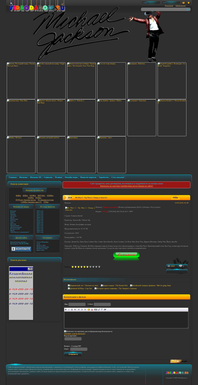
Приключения (14, 225)
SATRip (31, 198)
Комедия (13, 211)
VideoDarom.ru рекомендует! (19, 232)
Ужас (12, 222)
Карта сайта (40, 250)
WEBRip (50, 196)
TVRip (46, 202)
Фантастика (14, 219)
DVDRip (33, 196)
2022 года (40, 227)
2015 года (40, 216)
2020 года (40, 224)
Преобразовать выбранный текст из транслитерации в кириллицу (101, 309)
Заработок (104, 177)
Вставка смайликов (88, 309)
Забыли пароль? (181, 5)
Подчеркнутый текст (72, 309)
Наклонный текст (68, 309)
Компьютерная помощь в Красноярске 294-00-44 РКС (19, 242)
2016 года (40, 217)
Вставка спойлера (105, 309)
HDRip (25, 196)
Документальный (15, 227)
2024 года (40, 230)
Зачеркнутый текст (75, 309)
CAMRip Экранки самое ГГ (31, 202)
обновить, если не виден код (74, 334)
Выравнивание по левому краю (78, 309)
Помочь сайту (41, 245)
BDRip (18, 196)
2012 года (40, 211)
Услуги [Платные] (42, 242)
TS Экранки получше (46, 200)
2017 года (40, 219)
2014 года (40, 214)
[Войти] (184, 3)
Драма (12, 217)
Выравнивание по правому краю (85, 309)
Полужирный (65, 309)
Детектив (13, 216)
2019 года (40, 222)
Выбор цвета (91, 309)
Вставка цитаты (98, 309)
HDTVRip (41, 196)
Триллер (13, 214)
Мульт (12, 230)
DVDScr (38, 198)
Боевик (12, 212)
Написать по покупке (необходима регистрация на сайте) (126, 186)
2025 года (40, 232)
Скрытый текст (95, 309)
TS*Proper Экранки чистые (25, 200)
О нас (38, 243)
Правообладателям (43, 247)
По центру (82, 309)
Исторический (15, 229)
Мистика (13, 224)
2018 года (40, 221)
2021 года (40, 225)
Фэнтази (13, 221)
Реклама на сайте (42, 248)
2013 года (40, 212)
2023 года (40, 229)
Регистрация (169, 5)
